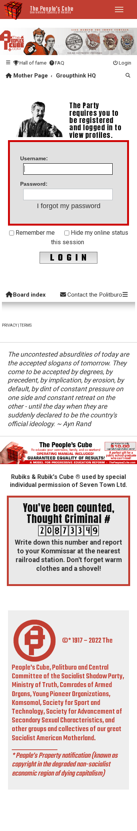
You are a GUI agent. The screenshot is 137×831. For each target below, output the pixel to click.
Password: (34, 184)
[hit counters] (68, 530)
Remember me (34, 232)
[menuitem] (29, 63)
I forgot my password (68, 206)
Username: (34, 158)
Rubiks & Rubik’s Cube (42, 476)
